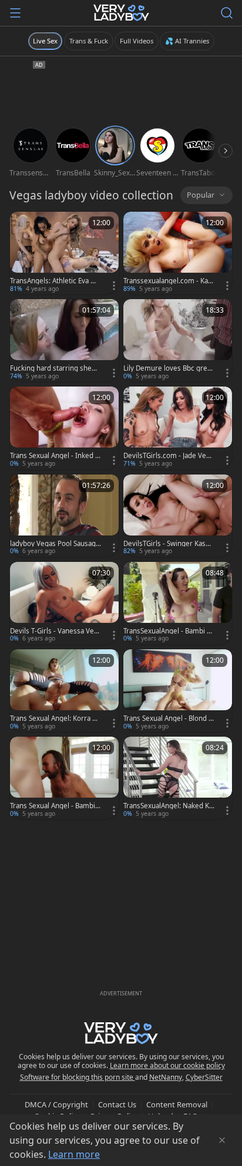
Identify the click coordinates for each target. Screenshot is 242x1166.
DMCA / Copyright (56, 1104)
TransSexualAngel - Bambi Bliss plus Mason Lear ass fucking (168, 631)
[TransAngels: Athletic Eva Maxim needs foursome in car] (64, 253)
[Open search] (226, 12)
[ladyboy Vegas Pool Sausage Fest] (64, 515)
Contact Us (117, 1104)
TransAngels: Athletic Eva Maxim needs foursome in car (55, 280)
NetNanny (165, 1077)
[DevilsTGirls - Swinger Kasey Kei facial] (177, 515)
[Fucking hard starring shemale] (64, 340)
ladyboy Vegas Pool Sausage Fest (55, 543)
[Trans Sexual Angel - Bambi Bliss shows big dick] (64, 778)
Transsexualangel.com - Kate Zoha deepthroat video (168, 280)
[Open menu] (15, 12)
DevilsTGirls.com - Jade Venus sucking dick (168, 455)
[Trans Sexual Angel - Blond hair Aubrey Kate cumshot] (177, 690)
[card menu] (114, 286)
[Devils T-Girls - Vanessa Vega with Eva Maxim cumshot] (64, 603)
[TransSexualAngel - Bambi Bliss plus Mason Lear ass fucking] (177, 603)
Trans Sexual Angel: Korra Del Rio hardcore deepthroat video (55, 718)
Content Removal (176, 1104)
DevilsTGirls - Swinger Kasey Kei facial (168, 543)
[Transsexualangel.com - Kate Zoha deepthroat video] (177, 253)
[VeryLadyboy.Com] (121, 13)
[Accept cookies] (222, 1140)
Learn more (74, 1154)
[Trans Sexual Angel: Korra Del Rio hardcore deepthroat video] (64, 690)
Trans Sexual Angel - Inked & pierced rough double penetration (55, 455)
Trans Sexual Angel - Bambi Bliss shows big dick (55, 805)
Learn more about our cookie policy (167, 1065)
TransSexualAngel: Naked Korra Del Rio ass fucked (168, 805)
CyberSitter (204, 1077)
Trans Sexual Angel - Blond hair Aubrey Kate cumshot (168, 718)
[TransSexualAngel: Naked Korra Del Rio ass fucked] (177, 778)
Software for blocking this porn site (77, 1077)
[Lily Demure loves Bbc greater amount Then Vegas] (177, 340)
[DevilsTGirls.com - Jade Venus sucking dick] (177, 428)
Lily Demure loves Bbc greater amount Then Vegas (168, 368)
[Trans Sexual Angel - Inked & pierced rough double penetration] (64, 428)
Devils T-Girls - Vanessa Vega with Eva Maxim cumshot (54, 631)
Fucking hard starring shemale (54, 368)
